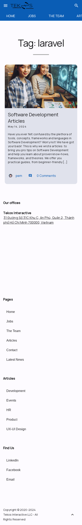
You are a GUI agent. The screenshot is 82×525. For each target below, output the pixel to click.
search (76, 5)
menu (5, 5)
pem (19, 175)
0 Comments (42, 175)
